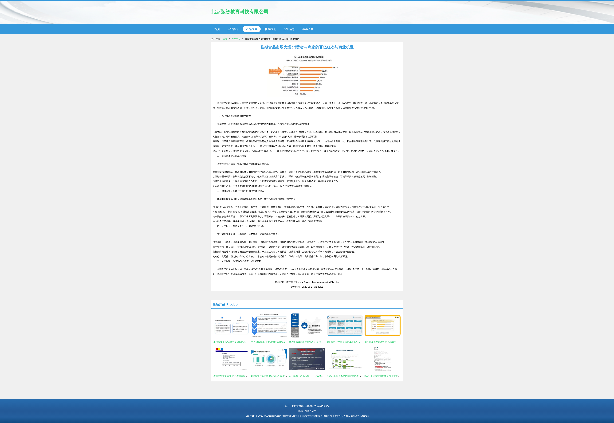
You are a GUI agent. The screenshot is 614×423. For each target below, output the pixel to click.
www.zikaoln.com (272, 416)
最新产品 (219, 304)
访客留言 (308, 29)
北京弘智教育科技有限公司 (240, 11)
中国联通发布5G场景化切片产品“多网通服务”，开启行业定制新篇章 (247, 342)
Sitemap (364, 416)
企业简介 (233, 29)
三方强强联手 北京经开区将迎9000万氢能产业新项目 (277, 342)
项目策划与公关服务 (292, 416)
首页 (217, 29)
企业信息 (289, 29)
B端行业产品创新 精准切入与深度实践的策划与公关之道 (279, 376)
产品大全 (251, 29)
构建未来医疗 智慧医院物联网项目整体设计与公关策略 (354, 376)
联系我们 (270, 29)
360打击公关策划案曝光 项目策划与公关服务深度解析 (391, 376)
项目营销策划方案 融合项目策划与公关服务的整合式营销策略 (244, 376)
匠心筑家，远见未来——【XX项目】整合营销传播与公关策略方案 (321, 376)
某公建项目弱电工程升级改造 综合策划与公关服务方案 (316, 342)
